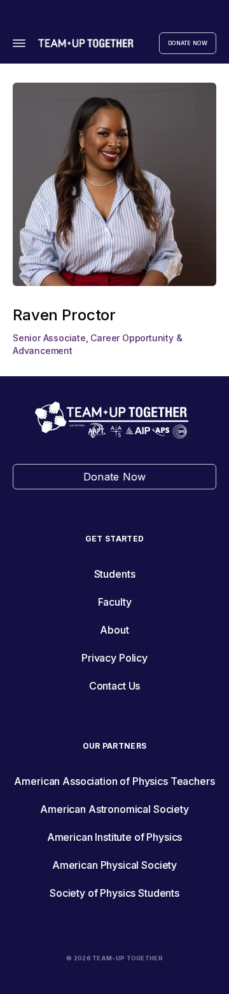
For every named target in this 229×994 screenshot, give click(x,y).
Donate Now (187, 42)
